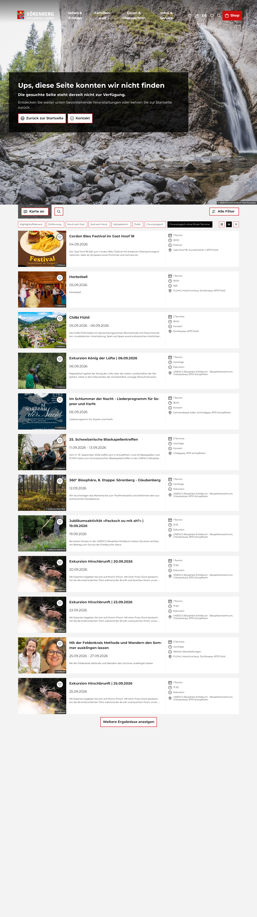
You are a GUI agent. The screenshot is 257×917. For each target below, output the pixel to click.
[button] (224, 212)
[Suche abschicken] (59, 212)
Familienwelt (102, 15)
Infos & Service (166, 15)
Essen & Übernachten (133, 15)
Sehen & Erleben (75, 15)
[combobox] (59, 212)
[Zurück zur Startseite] (34, 15)
